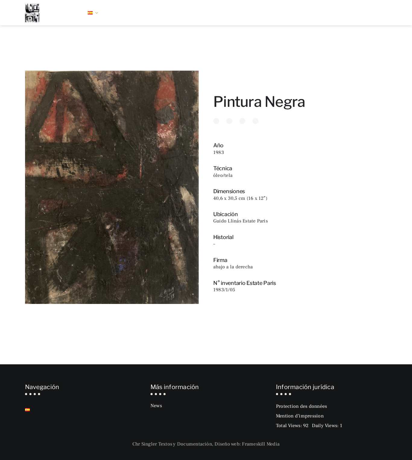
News (156, 406)
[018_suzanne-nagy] (32, 3)
